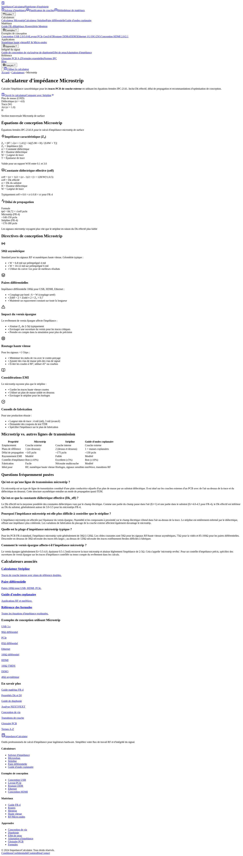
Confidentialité (20, 853)
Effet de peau (59, 52)
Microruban (14, 758)
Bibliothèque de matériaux (71, 10)
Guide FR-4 (7, 26)
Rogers (11, 807)
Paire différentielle (55, 20)
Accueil (5, 72)
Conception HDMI (18, 791)
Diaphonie (13, 832)
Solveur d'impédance (15, 10)
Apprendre (10, 46)
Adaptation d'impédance (79, 52)
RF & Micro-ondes (37, 42)
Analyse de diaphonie (41, 52)
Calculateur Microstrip (13, 20)
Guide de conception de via (15, 52)
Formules (13, 844)
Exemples (10, 30)
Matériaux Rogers (23, 26)
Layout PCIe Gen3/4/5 (41, 36)
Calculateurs (17, 72)
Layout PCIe (14, 782)
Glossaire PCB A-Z (11, 58)
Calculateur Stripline (35, 20)
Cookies (32, 853)
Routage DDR (15, 785)
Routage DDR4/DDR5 (65, 36)
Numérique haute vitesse (14, 42)
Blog (3, 61)
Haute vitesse (15, 813)
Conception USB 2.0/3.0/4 (15, 36)
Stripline (12, 761)
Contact (46, 853)
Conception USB (17, 779)
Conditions (7, 853)
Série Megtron (40, 26)
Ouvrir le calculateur (15, 95)
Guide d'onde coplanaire (20, 767)
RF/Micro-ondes (16, 816)
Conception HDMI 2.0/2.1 (114, 36)
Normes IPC (50, 58)
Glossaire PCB (15, 841)
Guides (8, 14)
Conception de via (17, 829)
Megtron (12, 810)
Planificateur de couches (41, 10)
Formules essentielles (33, 58)
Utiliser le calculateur (18, 69)
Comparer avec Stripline (38, 95)
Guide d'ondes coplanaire (78, 20)
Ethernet (12, 788)
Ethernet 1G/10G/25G (89, 36)
